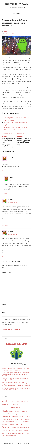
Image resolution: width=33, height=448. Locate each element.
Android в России (17, 4)
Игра (26, 430)
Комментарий (7, 272)
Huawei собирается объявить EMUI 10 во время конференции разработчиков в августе (15, 374)
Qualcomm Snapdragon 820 (12, 424)
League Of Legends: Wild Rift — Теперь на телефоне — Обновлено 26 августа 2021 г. (15, 379)
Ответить (5, 171)
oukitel (20, 421)
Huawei (27, 416)
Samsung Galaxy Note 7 (18, 427)
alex (5, 31)
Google (11, 416)
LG (21, 419)
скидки (28, 433)
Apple (16, 414)
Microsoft (8, 421)
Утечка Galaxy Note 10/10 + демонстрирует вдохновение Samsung (16, 388)
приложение (21, 433)
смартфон (5, 435)
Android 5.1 (25, 401)
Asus (20, 414)
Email (4, 304)
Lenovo (17, 419)
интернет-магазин (11, 433)
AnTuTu (12, 414)
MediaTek (27, 419)
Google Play (17, 416)
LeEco (12, 419)
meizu (4, 421)
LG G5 (23, 419)
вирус (3, 433)
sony (9, 430)
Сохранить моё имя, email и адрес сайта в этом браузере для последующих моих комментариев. (16, 322)
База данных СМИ (16, 344)
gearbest (5, 416)
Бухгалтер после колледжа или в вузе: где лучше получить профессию (15, 369)
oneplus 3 (16, 421)
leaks (9, 419)
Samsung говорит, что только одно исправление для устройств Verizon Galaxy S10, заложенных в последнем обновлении (16, 384)
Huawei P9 (5, 419)
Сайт (3, 312)
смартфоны (12, 435)
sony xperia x (14, 430)
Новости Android (9, 33)
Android (6, 401)
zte (24, 430)
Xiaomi (20, 430)
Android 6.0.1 (17, 411)
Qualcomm (26, 421)
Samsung (6, 427)
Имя (3, 297)
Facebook (24, 414)
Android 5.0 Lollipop (16, 401)
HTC (23, 416)
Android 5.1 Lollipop (9, 405)
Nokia (12, 421)
